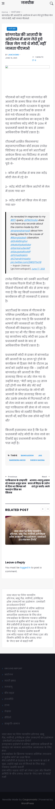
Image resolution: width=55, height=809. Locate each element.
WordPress (27, 803)
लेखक (7, 711)
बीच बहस (9, 692)
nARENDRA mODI (17, 460)
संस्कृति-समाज (12, 723)
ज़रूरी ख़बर (12, 29)
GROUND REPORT (13, 668)
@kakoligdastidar (20, 244)
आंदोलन (8, 674)
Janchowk (13, 54)
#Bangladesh (18, 237)
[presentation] (43, 509)
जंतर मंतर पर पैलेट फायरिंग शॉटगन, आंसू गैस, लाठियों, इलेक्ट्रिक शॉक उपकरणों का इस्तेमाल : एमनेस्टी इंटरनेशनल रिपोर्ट (26, 600)
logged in (25, 567)
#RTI (13, 220)
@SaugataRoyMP (20, 251)
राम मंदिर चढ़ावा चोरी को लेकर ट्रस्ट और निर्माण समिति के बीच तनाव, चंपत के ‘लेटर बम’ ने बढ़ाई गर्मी (27, 638)
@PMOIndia (31, 220)
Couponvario (29, 799)
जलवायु (8, 686)
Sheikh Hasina (37, 460)
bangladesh (27, 455)
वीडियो (7, 717)
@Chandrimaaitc (20, 258)
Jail (40, 455)
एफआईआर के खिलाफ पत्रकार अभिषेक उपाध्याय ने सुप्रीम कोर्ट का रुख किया (27, 620)
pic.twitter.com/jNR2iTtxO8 (25, 262)
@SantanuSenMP (20, 248)
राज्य (6, 705)
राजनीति (8, 699)
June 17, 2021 (38, 268)
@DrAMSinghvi (18, 241)
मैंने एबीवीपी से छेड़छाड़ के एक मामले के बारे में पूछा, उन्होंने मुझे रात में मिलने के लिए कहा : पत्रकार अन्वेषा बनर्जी (27, 628)
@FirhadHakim (18, 255)
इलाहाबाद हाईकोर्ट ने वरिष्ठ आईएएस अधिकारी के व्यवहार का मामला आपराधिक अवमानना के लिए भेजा (27, 536)
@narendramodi (20, 230)
